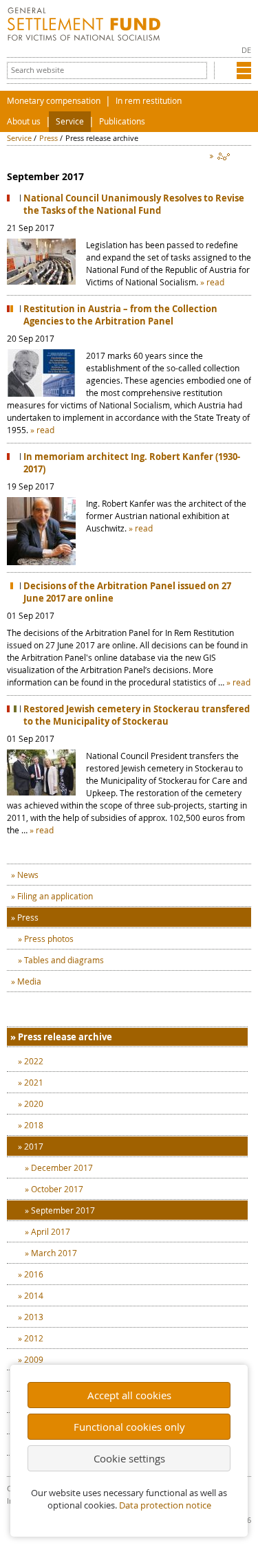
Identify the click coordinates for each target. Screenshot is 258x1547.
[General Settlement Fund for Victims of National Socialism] (84, 37)
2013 (33, 1316)
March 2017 (54, 1252)
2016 (33, 1274)
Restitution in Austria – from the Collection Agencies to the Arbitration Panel (120, 315)
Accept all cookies (129, 1395)
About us (24, 121)
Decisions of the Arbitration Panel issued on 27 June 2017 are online (127, 592)
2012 (33, 1337)
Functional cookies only (129, 1427)
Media (29, 981)
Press (48, 138)
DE (246, 50)
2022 (33, 1060)
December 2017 (62, 1167)
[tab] (127, 1037)
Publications (122, 121)
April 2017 (50, 1231)
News (28, 874)
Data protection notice (165, 1505)
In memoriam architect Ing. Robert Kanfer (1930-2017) (131, 462)
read (215, 281)
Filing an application (55, 895)
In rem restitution (149, 101)
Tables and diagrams (64, 959)
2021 (33, 1082)
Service (70, 121)
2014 (33, 1295)
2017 (33, 1146)
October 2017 (57, 1188)
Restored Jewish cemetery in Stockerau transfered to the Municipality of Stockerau (136, 715)
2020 (33, 1103)
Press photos (49, 938)
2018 (33, 1124)
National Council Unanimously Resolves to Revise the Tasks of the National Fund (133, 204)
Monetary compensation (53, 101)
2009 (33, 1359)
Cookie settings (129, 1458)
